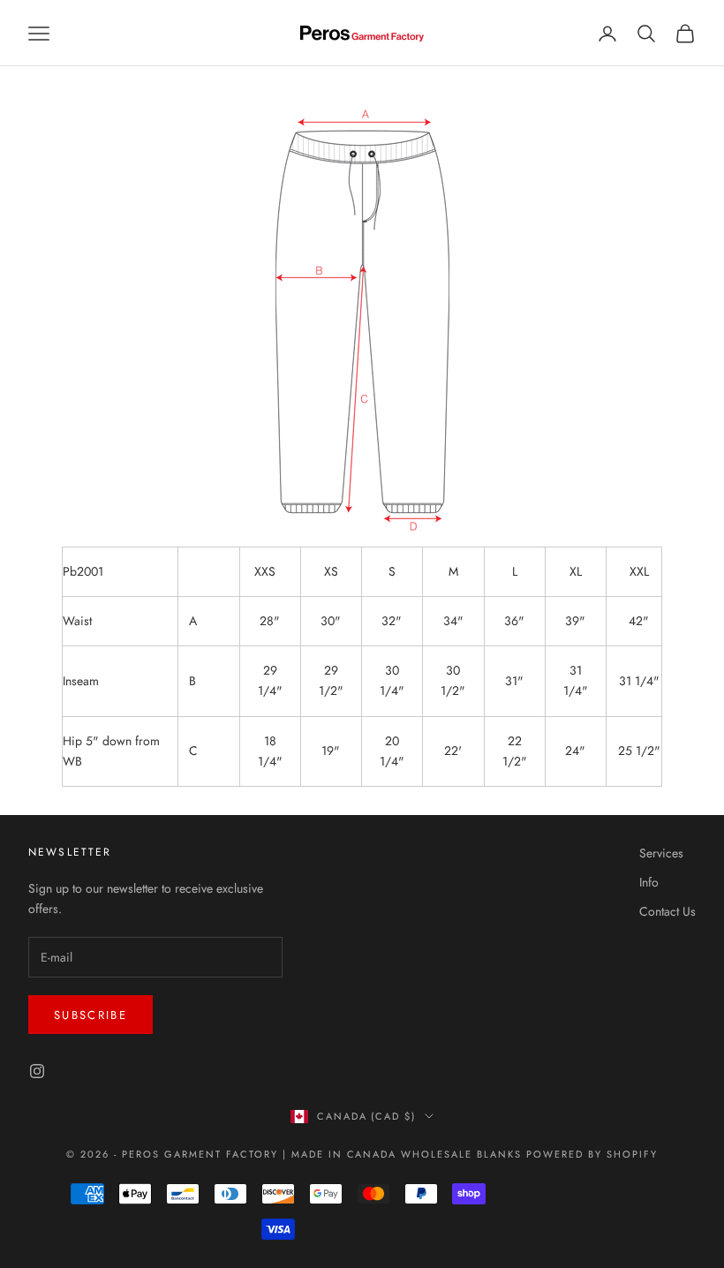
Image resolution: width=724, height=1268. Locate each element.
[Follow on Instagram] (37, 1071)
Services (661, 853)
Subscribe (90, 1015)
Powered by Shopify (592, 1154)
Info (649, 882)
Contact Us (667, 911)
